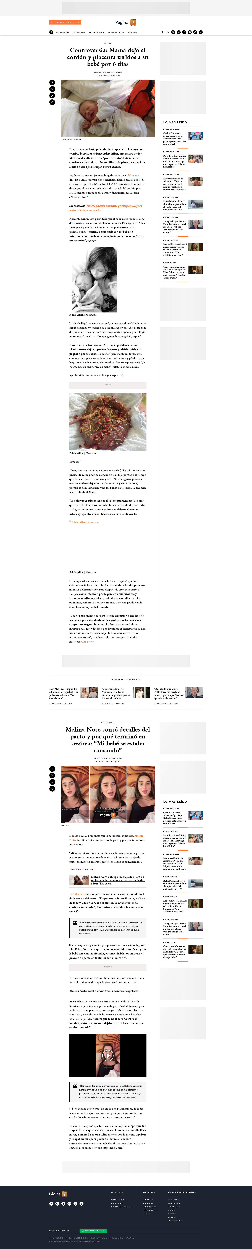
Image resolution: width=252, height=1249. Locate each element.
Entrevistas (62, 32)
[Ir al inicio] (51, 32)
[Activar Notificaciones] (167, 32)
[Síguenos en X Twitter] (173, 32)
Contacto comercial (121, 1207)
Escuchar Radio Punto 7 (63, 22)
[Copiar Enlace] (52, 96)
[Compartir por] (52, 102)
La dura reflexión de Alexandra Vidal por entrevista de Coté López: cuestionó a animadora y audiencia (174, 184)
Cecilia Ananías (114, 72)
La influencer (77, 894)
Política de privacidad (59, 1231)
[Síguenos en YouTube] (190, 32)
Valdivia (172, 1214)
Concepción (174, 1203)
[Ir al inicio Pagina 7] (126, 22)
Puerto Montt (175, 1220)
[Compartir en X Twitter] (52, 89)
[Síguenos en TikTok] (195, 32)
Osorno (172, 1217)
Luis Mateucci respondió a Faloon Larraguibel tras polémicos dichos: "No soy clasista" (63, 693)
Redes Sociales (116, 32)
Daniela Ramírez (114, 758)
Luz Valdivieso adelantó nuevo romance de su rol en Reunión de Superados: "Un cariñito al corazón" (175, 249)
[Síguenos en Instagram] (179, 32)
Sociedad (133, 32)
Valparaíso (173, 1200)
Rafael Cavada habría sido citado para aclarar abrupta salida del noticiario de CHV (175, 205)
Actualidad (79, 32)
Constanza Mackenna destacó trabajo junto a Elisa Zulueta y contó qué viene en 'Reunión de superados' (174, 272)
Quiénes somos (118, 1200)
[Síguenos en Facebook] (184, 32)
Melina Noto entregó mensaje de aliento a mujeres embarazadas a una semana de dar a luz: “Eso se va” (118, 880)
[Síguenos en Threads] (201, 32)
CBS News (87, 641)
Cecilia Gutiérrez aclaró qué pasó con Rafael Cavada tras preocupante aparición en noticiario (174, 138)
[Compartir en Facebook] (52, 82)
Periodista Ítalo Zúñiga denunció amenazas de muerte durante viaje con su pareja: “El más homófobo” (174, 161)
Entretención (96, 32)
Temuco (171, 1210)
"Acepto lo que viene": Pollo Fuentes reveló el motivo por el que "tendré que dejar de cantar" (174, 227)
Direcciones (117, 1203)
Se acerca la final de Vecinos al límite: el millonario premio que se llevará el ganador (116, 693)
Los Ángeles (174, 1207)
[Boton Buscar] (162, 32)
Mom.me (133, 175)
